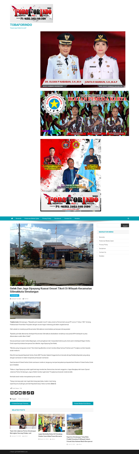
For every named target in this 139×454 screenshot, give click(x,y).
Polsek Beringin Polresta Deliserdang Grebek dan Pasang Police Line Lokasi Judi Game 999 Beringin (22, 403)
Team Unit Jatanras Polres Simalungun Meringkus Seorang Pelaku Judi (23, 432)
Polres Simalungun (23, 399)
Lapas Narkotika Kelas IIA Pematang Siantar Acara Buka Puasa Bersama (50, 435)
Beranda (18, 218)
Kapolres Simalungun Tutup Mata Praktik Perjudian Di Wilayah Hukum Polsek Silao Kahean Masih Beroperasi (79, 439)
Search (125, 226)
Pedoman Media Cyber (32, 218)
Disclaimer (57, 218)
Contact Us (67, 218)
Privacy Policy (46, 218)
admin (26, 299)
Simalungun (14, 295)
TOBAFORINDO (21, 25)
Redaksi (77, 218)
